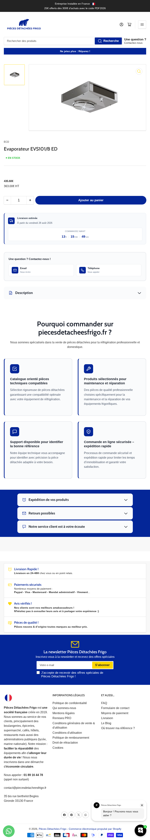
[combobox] (63, 41)
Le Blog (106, 723)
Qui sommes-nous (64, 708)
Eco (6, 141)
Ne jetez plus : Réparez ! (75, 51)
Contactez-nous (133, 42)
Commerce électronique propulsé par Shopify (95, 828)
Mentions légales (63, 713)
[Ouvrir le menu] (142, 24)
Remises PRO (61, 718)
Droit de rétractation (65, 742)
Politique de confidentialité (69, 703)
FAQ (104, 703)
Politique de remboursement (70, 737)
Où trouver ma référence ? (118, 728)
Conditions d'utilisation (67, 732)
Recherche (111, 41)
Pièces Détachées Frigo (52, 828)
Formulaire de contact (115, 708)
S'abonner (102, 665)
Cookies (57, 747)
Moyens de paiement (114, 713)
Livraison (107, 718)
